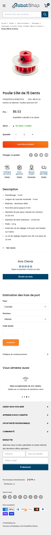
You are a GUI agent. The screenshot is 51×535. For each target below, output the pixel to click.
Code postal (8, 326)
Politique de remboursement (15, 354)
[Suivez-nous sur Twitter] (10, 497)
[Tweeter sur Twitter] (41, 155)
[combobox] (22, 14)
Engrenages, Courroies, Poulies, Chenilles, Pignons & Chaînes (22, 26)
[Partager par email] (46, 155)
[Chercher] (44, 14)
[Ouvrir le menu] (4, 6)
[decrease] (16, 134)
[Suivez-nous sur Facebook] (5, 497)
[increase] (32, 134)
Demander (31, 177)
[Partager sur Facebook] (31, 155)
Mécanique (35, 23)
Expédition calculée (21, 117)
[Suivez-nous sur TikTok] (30, 497)
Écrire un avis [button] (25, 276)
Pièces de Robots (23, 23)
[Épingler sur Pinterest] (36, 155)
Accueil (3, 23)
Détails (7, 177)
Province (7, 313)
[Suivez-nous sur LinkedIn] (36, 497)
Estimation (11, 342)
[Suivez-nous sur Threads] (41, 497)
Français (8, 484)
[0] (46, 5)
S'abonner (25, 467)
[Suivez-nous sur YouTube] (25, 497)
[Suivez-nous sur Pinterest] (20, 497)
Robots (11, 23)
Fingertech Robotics (13, 99)
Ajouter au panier (25, 144)
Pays (5, 301)
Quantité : (7, 134)
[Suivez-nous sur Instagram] (15, 497)
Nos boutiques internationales (14, 480)
